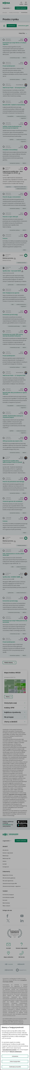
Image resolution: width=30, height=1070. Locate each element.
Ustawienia (15, 1056)
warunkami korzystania (9, 1050)
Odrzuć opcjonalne (15, 1061)
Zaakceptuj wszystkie (15, 1067)
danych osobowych (16, 1051)
